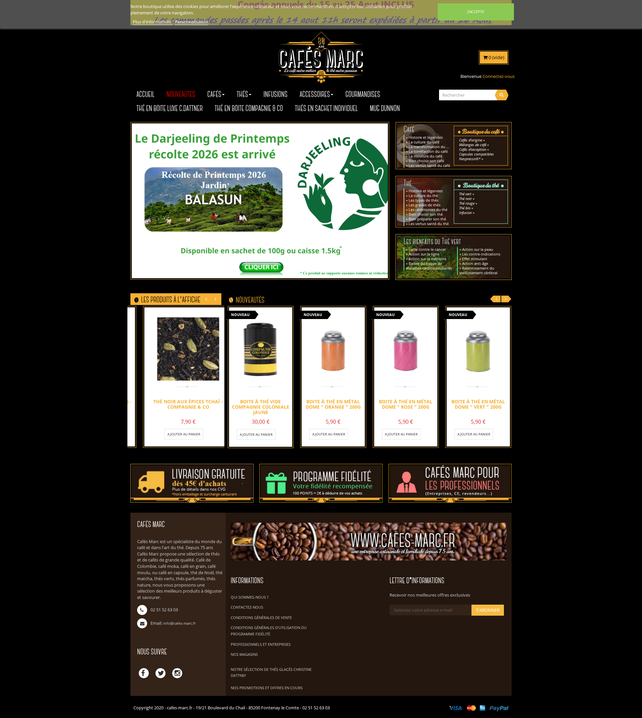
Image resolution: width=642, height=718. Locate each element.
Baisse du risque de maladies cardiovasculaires (429, 266)
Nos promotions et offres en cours (267, 687)
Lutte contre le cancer (427, 249)
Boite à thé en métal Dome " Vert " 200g (478, 404)
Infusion (465, 212)
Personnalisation (191, 22)
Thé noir (465, 198)
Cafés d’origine (470, 139)
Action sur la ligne (424, 254)
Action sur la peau (477, 249)
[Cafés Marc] (321, 62)
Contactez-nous (247, 607)
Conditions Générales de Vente (261, 617)
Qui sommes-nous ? (250, 597)
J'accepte (475, 11)
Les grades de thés (424, 204)
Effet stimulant (474, 258)
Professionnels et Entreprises (261, 644)
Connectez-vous (499, 76)
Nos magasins (244, 654)
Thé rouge (466, 203)
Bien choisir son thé (426, 214)
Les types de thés (423, 200)
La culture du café (424, 141)
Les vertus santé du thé (429, 223)
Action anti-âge (475, 263)
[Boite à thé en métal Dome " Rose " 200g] (405, 349)
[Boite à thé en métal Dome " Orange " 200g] (333, 349)
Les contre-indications (481, 254)
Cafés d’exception (472, 149)
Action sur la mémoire (427, 258)
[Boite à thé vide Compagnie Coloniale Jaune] (260, 349)
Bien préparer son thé (427, 218)
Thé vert (465, 193)
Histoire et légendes (426, 137)
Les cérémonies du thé (428, 209)
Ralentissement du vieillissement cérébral (478, 270)
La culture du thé (423, 195)
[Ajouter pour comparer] (193, 434)
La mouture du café (425, 156)
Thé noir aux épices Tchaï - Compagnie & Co (176, 404)
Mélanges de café (472, 144)
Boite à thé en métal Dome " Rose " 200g (405, 404)
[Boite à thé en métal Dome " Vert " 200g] (478, 349)
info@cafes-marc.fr (179, 623)
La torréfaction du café (428, 151)
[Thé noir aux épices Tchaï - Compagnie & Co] (176, 349)
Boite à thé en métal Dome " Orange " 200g (333, 404)
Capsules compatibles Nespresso (476, 156)
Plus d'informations (153, 22)
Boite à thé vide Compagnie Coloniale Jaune (260, 406)
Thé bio (464, 207)
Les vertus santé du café (429, 165)
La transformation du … (429, 146)
